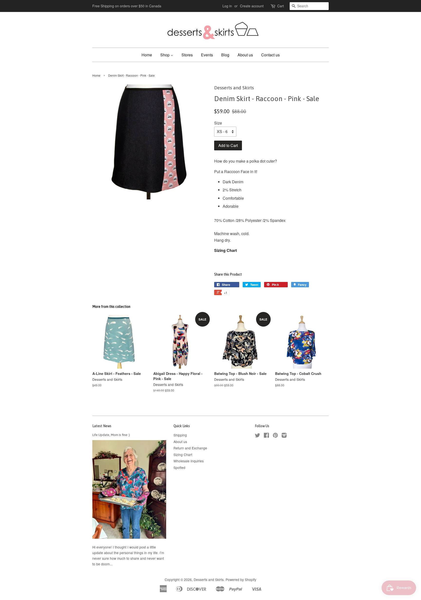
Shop (165, 55)
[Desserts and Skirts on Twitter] (257, 436)
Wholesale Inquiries (188, 460)
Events (207, 55)
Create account (252, 5)
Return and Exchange (190, 447)
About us (245, 55)
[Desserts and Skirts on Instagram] (284, 436)
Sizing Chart (225, 250)
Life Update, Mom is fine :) (111, 435)
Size (218, 123)
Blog (225, 55)
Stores (187, 55)
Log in (227, 5)
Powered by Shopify (241, 579)
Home (147, 55)
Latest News (101, 426)
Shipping (180, 435)
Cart (280, 5)
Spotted (179, 467)
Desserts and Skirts (209, 579)
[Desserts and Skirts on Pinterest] (275, 436)
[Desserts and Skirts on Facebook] (266, 436)
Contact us (270, 55)
